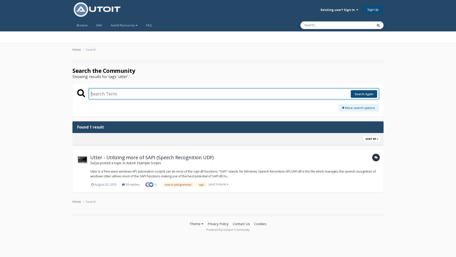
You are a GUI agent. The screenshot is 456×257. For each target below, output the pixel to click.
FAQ (149, 25)
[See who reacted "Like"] (151, 184)
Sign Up (373, 9)
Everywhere (359, 25)
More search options (359, 108)
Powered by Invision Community (228, 230)
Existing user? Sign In (338, 10)
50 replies (132, 184)
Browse (82, 25)
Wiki (99, 25)
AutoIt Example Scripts (143, 163)
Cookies (260, 224)
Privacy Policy (218, 224)
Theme (195, 224)
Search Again (364, 94)
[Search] (378, 25)
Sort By (371, 139)
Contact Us (241, 224)
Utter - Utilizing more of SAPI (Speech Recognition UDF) (152, 157)
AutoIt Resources (123, 25)
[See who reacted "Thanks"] (148, 184)
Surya (94, 163)
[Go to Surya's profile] (82, 160)
